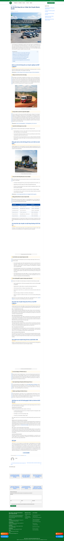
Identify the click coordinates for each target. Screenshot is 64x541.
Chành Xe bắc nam (35, 523)
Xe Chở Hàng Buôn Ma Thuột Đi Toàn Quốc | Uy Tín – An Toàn (26, 487)
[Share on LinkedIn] (28, 452)
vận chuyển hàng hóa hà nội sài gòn (37, 517)
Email (22, 500)
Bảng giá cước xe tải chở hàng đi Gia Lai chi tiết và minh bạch (21, 54)
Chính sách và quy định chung (28, 514)
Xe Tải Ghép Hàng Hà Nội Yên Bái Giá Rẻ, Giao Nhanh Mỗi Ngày (14, 476)
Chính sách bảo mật (27, 516)
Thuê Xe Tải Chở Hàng (18, 455)
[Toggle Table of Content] (37, 51)
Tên (11, 500)
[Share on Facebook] (23, 452)
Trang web (33, 500)
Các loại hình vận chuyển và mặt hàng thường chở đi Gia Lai (21, 55)
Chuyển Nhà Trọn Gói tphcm (36, 526)
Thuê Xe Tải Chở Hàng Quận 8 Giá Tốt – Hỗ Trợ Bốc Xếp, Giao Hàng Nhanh (37, 487)
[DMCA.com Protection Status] (11, 534)
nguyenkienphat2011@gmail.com (13, 533)
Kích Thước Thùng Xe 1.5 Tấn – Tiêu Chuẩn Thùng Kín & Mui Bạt (37, 476)
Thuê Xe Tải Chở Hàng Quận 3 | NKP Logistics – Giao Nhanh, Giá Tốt (26, 476)
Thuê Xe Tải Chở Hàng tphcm (36, 519)
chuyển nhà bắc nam (35, 516)
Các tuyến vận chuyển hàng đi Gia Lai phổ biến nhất (19, 58)
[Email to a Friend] (26, 452)
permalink (25, 455)
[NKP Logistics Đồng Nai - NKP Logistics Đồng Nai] (10, 3)
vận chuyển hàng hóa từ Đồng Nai (32, 384)
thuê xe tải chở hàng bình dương (36, 521)
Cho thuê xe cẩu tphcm (35, 528)
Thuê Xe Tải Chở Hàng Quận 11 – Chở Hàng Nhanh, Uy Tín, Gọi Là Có (26, 123)
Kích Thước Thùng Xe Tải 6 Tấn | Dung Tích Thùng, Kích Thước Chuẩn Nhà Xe (27, 72)
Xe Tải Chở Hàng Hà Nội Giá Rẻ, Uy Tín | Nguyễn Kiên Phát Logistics (26, 194)
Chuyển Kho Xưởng (35, 524)
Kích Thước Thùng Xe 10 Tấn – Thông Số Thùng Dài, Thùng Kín (14, 487)
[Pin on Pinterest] (27, 452)
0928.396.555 (11, 531)
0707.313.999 (16, 531)
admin (17, 11)
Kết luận (14, 61)
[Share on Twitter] (24, 452)
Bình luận (11, 494)
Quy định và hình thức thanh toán (28, 518)
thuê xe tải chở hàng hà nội (36, 520)
